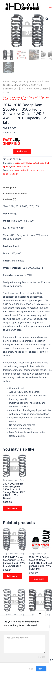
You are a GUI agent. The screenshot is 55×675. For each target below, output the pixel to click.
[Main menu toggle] (50, 7)
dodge (23, 170)
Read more (38, 579)
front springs (33, 170)
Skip (31, 669)
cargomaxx (14, 170)
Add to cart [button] (12, 508)
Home (6, 81)
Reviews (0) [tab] (9, 199)
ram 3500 (13, 174)
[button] (47, 19)
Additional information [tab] (15, 193)
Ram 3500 (20, 99)
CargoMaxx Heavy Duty (15, 97)
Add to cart (22, 151)
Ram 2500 (36, 81)
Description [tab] (9, 187)
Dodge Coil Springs (20, 81)
